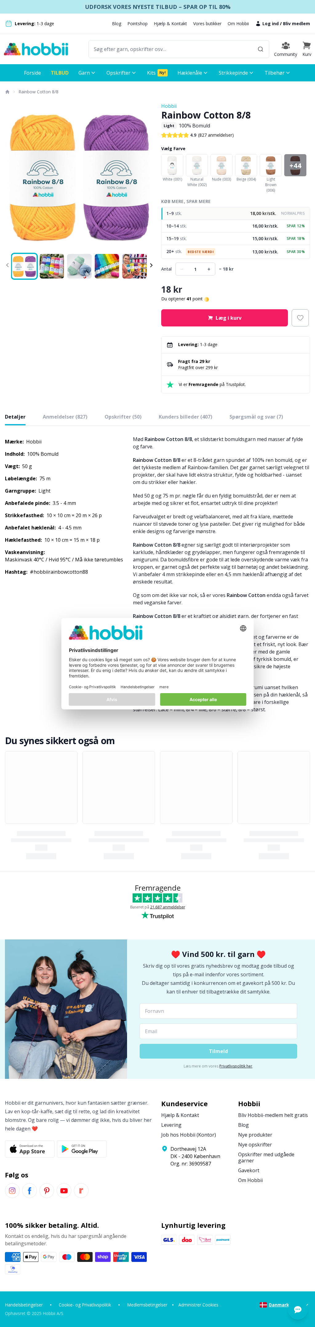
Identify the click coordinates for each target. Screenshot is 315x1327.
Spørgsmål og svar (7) (256, 416)
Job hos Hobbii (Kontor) (188, 1134)
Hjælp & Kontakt (170, 23)
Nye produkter (255, 1134)
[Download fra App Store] (29, 1148)
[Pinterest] (46, 1190)
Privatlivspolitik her (235, 1066)
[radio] (235, 213)
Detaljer (15, 416)
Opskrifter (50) (123, 416)
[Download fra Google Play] (81, 1148)
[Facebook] (29, 1190)
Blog (116, 23)
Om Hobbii (238, 23)
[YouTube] (64, 1190)
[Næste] (145, 176)
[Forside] (7, 91)
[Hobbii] (36, 49)
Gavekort (248, 1170)
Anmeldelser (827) (65, 416)
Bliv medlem (296, 23)
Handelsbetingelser (24, 1305)
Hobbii (169, 106)
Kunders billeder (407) (185, 416)
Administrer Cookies (198, 1305)
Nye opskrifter (255, 1144)
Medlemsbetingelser (147, 1305)
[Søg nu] (260, 49)
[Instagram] (12, 1190)
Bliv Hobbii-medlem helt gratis (273, 1115)
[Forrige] (13, 176)
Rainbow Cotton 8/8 (38, 92)
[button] (306, 49)
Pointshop (137, 23)
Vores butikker (207, 23)
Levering (171, 1125)
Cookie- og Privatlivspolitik (85, 1305)
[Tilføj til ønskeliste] (300, 317)
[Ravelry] (81, 1190)
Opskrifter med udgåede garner (266, 1157)
